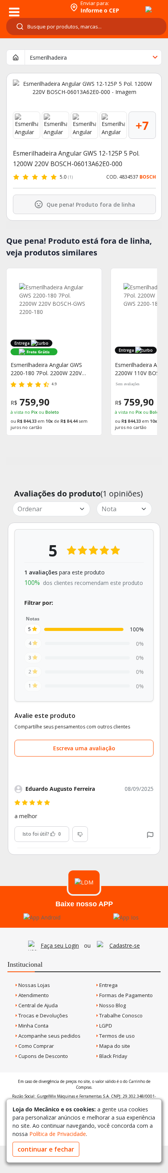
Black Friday (112, 1056)
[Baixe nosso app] (42, 917)
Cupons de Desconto (42, 1056)
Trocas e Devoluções (42, 1015)
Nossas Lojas (33, 985)
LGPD (105, 1025)
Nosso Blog (112, 1005)
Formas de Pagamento (125, 995)
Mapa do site (114, 1045)
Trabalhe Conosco (120, 1015)
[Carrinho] (141, 5)
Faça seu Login (60, 945)
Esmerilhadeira (48, 57)
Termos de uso (116, 1035)
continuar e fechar (46, 1149)
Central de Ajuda (37, 1005)
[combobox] (86, 26)
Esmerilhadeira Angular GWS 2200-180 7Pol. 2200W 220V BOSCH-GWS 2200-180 (46, 369)
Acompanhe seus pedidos (48, 1035)
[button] (150, 834)
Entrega (108, 985)
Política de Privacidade (57, 1134)
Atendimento (33, 995)
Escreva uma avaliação (84, 748)
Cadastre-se (124, 945)
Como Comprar (35, 1045)
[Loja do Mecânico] (34, 6)
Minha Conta (32, 1025)
